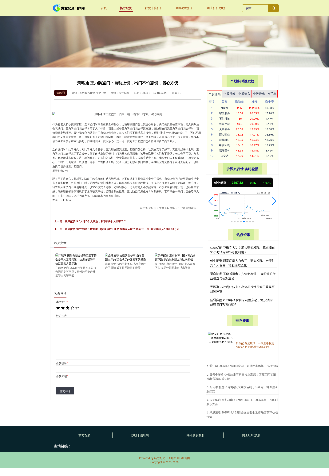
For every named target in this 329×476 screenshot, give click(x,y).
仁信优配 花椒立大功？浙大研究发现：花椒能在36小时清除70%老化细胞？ (242, 249)
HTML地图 (183, 458)
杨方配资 (126, 8)
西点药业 (224, 134)
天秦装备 (224, 129)
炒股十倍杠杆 (154, 8)
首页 (104, 8)
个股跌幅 (229, 93)
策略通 (60, 93)
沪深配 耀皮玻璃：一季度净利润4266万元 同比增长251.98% (255, 344)
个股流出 (259, 93)
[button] (210, 201)
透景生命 (224, 124)
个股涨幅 (214, 94)
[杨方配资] (69, 8)
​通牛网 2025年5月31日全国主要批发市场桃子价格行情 (243, 366)
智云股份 (224, 113)
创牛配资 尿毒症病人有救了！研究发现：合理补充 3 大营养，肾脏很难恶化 (242, 262)
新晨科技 (224, 140)
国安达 (224, 156)
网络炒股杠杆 (185, 8)
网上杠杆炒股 (216, 8)
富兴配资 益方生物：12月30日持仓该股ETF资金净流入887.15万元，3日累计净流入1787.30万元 (122, 229)
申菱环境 (224, 145)
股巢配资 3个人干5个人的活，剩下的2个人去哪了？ (95, 221)
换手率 (271, 93)
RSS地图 (171, 458)
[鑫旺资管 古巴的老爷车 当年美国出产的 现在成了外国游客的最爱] (126, 257)
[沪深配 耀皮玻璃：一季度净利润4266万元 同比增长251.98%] (221, 345)
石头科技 (224, 118)
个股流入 (244, 93)
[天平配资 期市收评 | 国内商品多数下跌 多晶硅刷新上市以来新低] (175, 257)
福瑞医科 (224, 150)
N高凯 (224, 108)
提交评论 (65, 391)
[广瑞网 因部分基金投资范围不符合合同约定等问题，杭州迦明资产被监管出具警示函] (76, 259)
